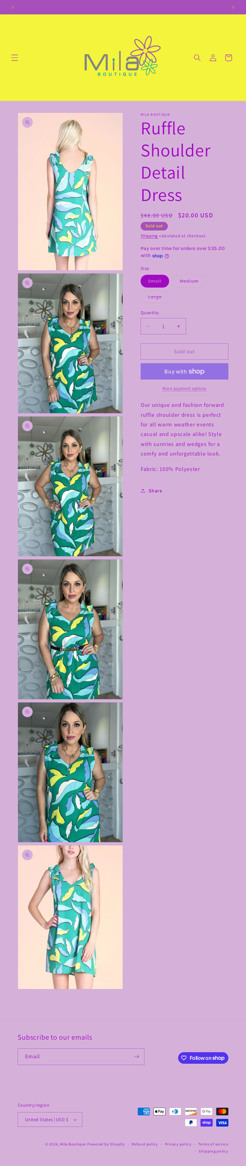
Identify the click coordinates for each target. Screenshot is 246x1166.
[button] (14, 57)
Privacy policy (178, 1144)
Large (158, 298)
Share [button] (155, 490)
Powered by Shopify (106, 1144)
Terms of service (213, 1144)
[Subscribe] (136, 1056)
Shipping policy (213, 1151)
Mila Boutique (73, 1144)
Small (158, 282)
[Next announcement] (233, 7)
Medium (193, 282)
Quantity (150, 312)
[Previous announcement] (13, 7)
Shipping (149, 236)
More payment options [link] (184, 388)
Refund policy (145, 1144)
